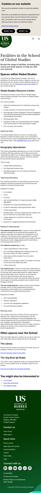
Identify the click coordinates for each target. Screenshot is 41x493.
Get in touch (8, 431)
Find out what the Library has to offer (12, 353)
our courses (8, 380)
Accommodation (9, 449)
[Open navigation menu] (33, 39)
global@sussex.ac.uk (24, 140)
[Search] (38, 40)
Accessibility (8, 473)
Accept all (23, 31)
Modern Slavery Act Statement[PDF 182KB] (14, 481)
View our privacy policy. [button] (10, 26)
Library (6, 453)
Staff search (8, 435)
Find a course (8, 443)
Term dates (7, 456)
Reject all (8, 31)
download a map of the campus (25, 84)
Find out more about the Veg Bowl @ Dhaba (15, 369)
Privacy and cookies (11, 476)
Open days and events (11, 446)
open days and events (11, 383)
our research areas (10, 386)
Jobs (5, 459)
